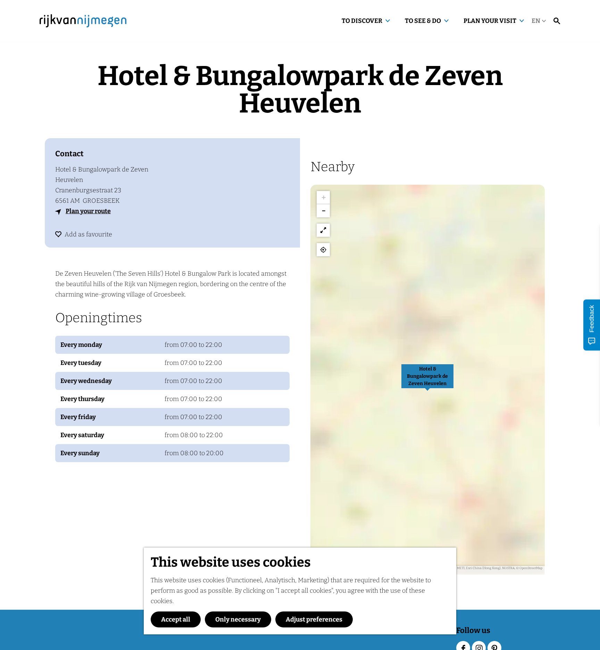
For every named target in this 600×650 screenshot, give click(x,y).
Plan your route (88, 211)
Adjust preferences (314, 619)
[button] (427, 380)
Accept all (175, 619)
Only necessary (238, 619)
